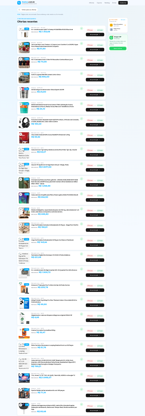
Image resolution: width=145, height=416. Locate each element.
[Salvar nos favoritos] (20, 29)
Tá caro (91, 30)
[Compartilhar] (81, 28)
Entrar (114, 3)
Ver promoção (94, 34)
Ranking (107, 3)
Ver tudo (123, 19)
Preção (101, 30)
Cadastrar (123, 3)
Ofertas (91, 3)
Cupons (99, 3)
